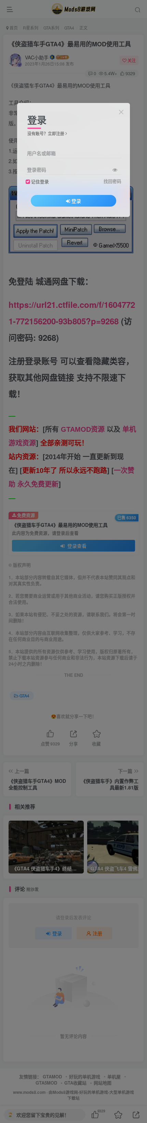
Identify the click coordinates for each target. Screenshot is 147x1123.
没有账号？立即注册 (45, 133)
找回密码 (112, 181)
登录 (76, 200)
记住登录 (40, 181)
